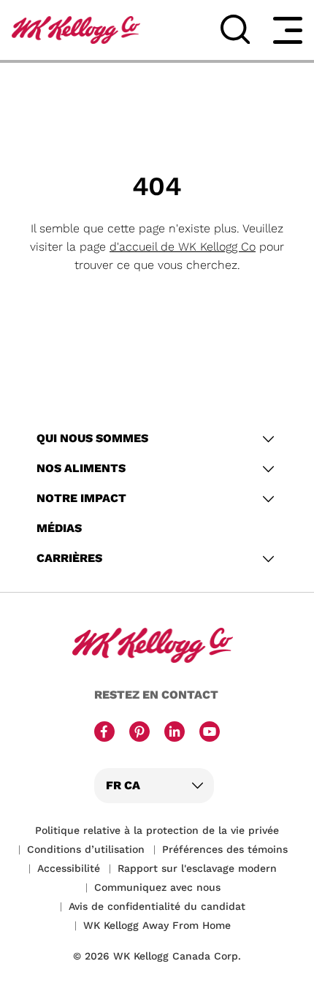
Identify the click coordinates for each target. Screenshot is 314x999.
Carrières (69, 558)
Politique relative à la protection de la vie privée (157, 830)
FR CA (123, 785)
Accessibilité (68, 868)
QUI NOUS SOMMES (92, 438)
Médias (59, 528)
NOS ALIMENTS (81, 468)
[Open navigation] (287, 30)
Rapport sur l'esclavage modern (197, 868)
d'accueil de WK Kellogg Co (183, 247)
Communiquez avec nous (157, 887)
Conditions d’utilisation (86, 849)
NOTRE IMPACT (81, 498)
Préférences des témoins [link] (225, 849)
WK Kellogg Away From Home (157, 925)
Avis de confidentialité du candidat (157, 906)
